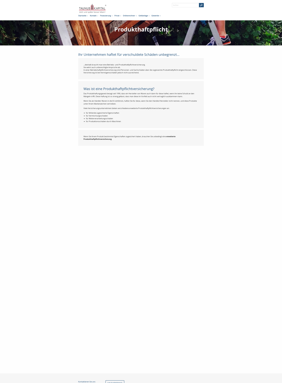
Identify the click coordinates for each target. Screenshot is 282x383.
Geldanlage (143, 15)
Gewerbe (155, 15)
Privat (116, 15)
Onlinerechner (129, 15)
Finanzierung (105, 15)
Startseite (82, 15)
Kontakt (93, 15)
